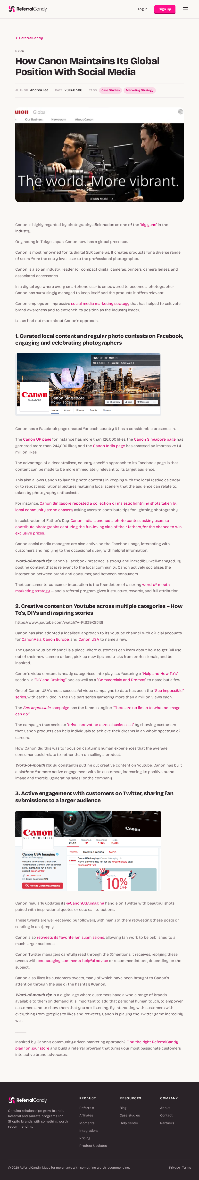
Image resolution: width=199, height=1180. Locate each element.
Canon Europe (56, 639)
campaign (46, 707)
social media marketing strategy (100, 303)
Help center (129, 1123)
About (165, 1108)
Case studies (130, 1115)
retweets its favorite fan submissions (70, 937)
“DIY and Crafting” (50, 680)
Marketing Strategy (139, 90)
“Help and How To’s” (160, 673)
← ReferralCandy (29, 38)
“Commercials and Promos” (121, 680)
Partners (167, 1123)
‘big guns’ (148, 224)
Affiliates (86, 1115)
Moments (86, 1123)
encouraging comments (59, 960)
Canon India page (109, 446)
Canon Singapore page (155, 439)
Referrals (86, 1108)
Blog (123, 1108)
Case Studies (110, 90)
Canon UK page (37, 439)
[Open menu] (185, 9)
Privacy (174, 1168)
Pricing (84, 1138)
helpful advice (95, 960)
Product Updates (93, 1146)
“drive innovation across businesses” (100, 724)
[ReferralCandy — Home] (28, 9)
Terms (186, 1168)
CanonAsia (31, 639)
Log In (143, 9)
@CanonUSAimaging (85, 903)
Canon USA (88, 639)
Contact (166, 1115)
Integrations (88, 1131)
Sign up (165, 9)
